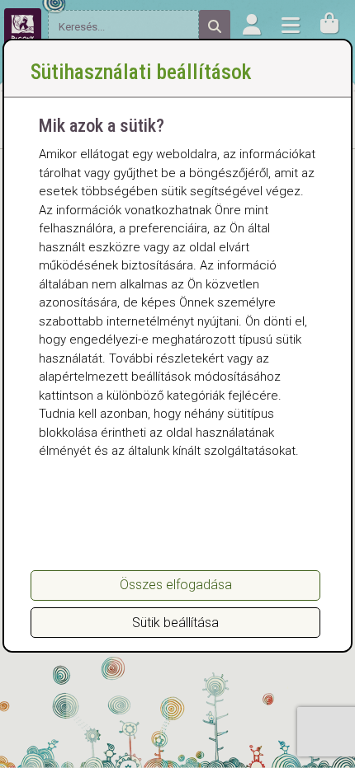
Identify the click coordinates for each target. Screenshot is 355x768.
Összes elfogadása (176, 584)
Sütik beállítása (175, 622)
